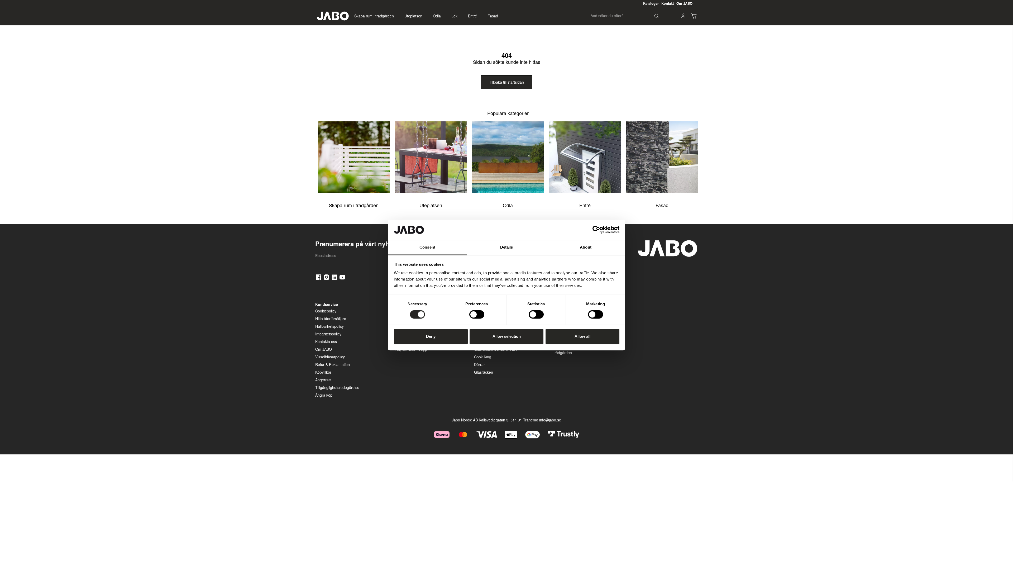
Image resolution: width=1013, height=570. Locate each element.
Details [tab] (506, 247)
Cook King (482, 356)
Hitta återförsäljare (330, 318)
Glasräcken (483, 372)
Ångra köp (323, 395)
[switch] (476, 314)
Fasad (493, 15)
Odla (437, 15)
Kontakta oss (326, 341)
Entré (472, 15)
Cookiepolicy (325, 311)
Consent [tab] (427, 247)
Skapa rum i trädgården (374, 15)
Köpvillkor (323, 372)
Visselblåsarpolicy (330, 356)
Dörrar (479, 364)
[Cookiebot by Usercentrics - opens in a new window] (596, 230)
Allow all (582, 336)
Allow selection (507, 336)
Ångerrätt (323, 379)
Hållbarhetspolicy (329, 326)
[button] (694, 16)
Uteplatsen (413, 15)
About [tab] (585, 247)
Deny (431, 336)
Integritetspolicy (328, 333)
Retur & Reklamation (332, 364)
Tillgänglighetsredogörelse (337, 387)
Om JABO (323, 349)
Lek (454, 15)
